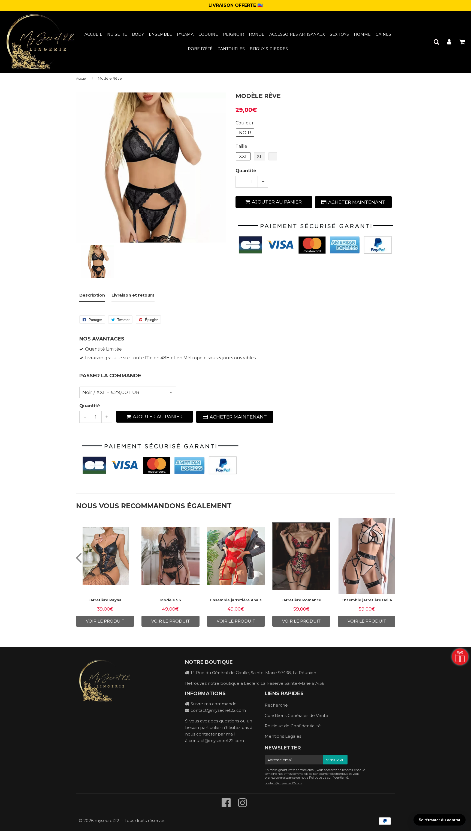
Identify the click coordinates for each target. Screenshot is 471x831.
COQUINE (208, 34)
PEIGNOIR (233, 34)
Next (392, 557)
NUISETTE (117, 34)
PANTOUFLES (231, 48)
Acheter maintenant (356, 202)
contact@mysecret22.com (218, 710)
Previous (78, 557)
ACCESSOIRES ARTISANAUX (297, 34)
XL (259, 156)
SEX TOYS (339, 34)
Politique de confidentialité (328, 777)
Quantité (245, 170)
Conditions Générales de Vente (296, 715)
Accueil (93, 34)
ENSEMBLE (160, 34)
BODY (138, 34)
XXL (243, 156)
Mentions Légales (283, 736)
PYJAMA (185, 34)
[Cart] (462, 42)
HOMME (362, 34)
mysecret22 (107, 820)
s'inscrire (335, 760)
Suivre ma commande (214, 703)
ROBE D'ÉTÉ (200, 48)
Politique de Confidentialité (293, 725)
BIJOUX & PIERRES (269, 48)
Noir (245, 132)
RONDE (256, 34)
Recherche (276, 705)
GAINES (383, 34)
